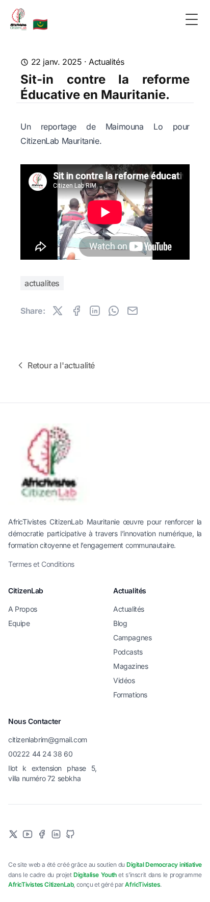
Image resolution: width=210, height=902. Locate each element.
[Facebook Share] (76, 311)
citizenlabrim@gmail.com (47, 739)
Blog (120, 623)
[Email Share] (132, 311)
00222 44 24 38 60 (40, 753)
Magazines (130, 666)
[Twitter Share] (57, 311)
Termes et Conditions (41, 564)
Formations (130, 694)
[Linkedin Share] (95, 311)
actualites (42, 283)
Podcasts (128, 651)
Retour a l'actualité (61, 365)
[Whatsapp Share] (114, 311)
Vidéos (124, 680)
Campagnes (132, 637)
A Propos (22, 609)
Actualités (106, 62)
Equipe (19, 623)
